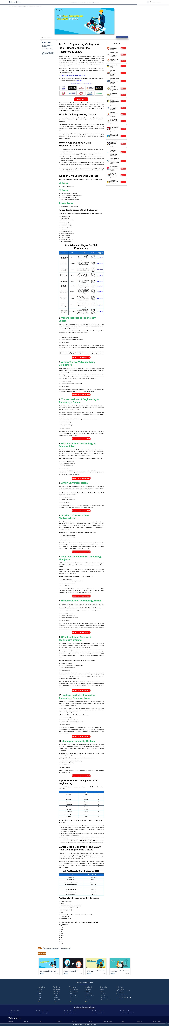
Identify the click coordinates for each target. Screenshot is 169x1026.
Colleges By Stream (82, 2)
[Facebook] (117, 998)
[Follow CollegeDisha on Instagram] (125, 998)
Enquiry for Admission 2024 (81, 357)
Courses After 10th (74, 989)
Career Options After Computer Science (51, 948)
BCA (40, 993)
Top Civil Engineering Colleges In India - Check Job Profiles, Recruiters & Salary (28, 6)
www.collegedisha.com (84, 1024)
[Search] (148, 2)
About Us (26, 1021)
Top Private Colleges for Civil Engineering (47, 46)
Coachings (103, 993)
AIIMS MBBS (57, 989)
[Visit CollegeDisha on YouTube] (130, 998)
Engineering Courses (74, 995)
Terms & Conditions (157, 1021)
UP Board (88, 991)
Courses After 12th (74, 991)
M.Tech (40, 991)
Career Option (104, 995)
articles (13, 6)
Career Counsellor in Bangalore (42, 1010)
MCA (40, 995)
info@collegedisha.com (122, 995)
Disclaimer (90, 1021)
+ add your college (122, 37)
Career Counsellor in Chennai (98, 1010)
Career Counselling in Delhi (13, 1010)
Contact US (74, 1021)
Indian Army (57, 993)
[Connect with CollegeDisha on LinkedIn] (122, 998)
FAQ (41, 1021)
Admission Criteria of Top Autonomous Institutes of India (48, 49)
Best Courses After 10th (65, 948)
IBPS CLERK (57, 991)
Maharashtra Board (90, 995)
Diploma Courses (73, 993)
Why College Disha (73, 2)
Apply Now (123, 48)
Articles (102, 991)
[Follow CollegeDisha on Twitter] (119, 998)
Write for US (139, 1021)
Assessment (89, 2)
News (102, 989)
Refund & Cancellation (108, 1021)
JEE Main (56, 995)
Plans (97, 2)
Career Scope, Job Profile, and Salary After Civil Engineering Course (48, 53)
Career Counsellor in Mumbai (70, 1010)
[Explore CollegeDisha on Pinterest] (127, 998)
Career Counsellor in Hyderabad (126, 1010)
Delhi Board (88, 989)
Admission (10, 1021)
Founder (122, 1021)
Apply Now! (81, 99)
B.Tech (40, 989)
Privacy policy (58, 1021)
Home (9, 6)
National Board (89, 993)
